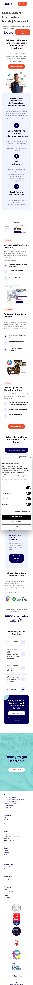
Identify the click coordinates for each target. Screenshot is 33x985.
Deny (16, 526)
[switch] (28, 493)
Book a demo (22, 3)
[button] (8, 240)
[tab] (16, 450)
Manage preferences (21, 511)
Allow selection (16, 521)
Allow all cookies (16, 516)
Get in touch (16, 770)
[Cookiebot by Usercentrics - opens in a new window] (19, 457)
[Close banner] (30, 457)
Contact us (18, 976)
